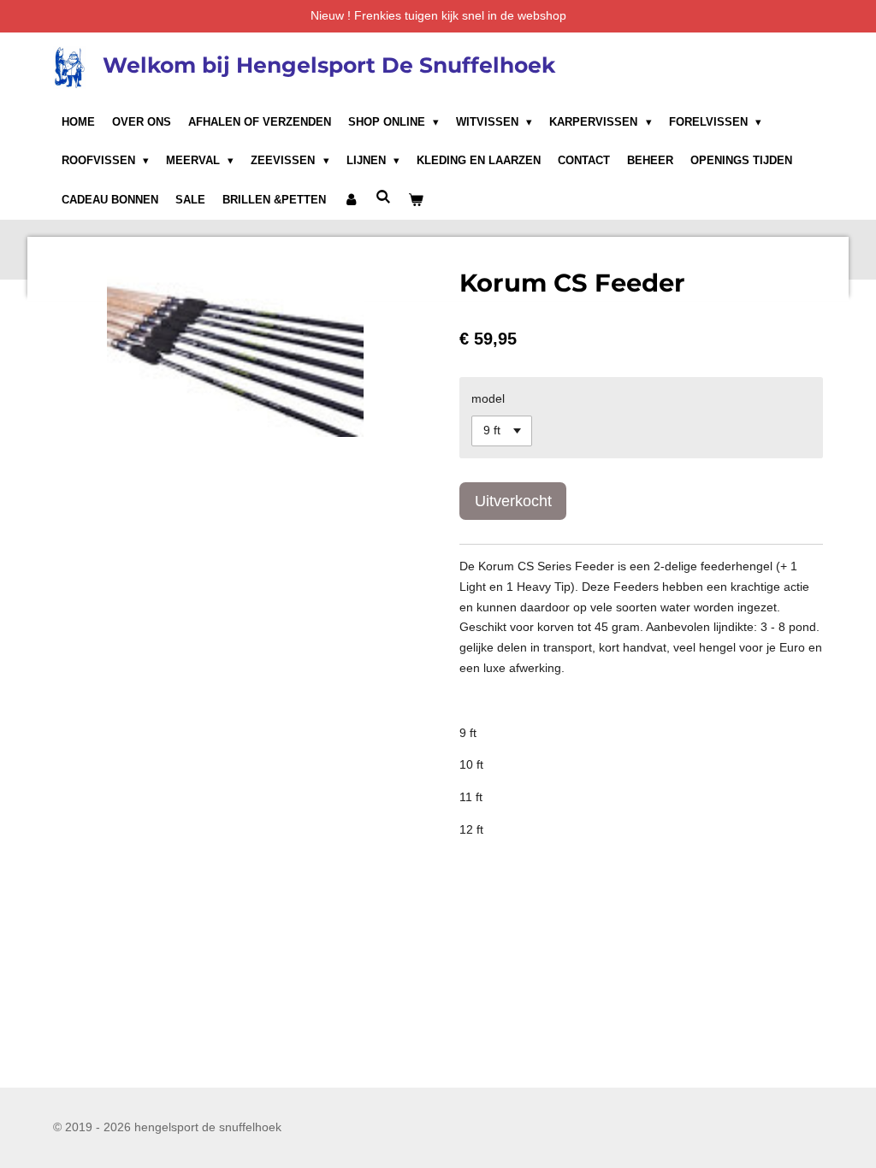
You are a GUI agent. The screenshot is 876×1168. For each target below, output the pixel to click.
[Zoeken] (383, 197)
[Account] (350, 200)
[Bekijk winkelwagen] (416, 200)
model (488, 398)
